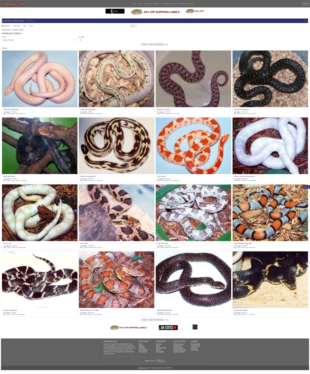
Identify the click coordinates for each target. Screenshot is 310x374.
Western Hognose (163, 109)
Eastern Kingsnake (10, 310)
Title (24, 26)
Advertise (141, 346)
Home (134, 4)
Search (133, 26)
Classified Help (195, 346)
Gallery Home (30, 21)
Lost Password (143, 350)
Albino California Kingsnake (244, 176)
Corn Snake (161, 176)
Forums (158, 350)
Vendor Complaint (179, 352)
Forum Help (194, 350)
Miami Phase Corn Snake (89, 310)
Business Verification (179, 350)
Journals (140, 4)
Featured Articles (161, 348)
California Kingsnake (11, 109)
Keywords (7, 26)
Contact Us (194, 348)
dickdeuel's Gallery (17, 30)
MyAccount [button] (190, 4)
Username (16, 26)
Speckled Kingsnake (241, 109)
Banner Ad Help (195, 344)
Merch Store (182, 4)
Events (158, 346)
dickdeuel (7, 112)
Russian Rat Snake (240, 310)
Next (166, 44)
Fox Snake (84, 243)
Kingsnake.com (142, 368)
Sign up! (161, 361)
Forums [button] (173, 4)
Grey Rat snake (162, 243)
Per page (81, 37)
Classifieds (142, 348)
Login (305, 21)
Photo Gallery (166, 4)
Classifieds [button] (156, 4)
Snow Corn (7, 243)
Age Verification (178, 348)
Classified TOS (177, 346)
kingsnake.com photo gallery (13, 21)
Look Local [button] (147, 4)
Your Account (143, 352)
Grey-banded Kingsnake (243, 243)
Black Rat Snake (9, 176)
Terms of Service (178, 344)
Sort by (4, 37)
